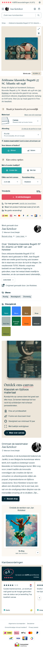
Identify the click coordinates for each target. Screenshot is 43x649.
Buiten (33, 150)
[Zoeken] (38, 15)
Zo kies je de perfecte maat (31, 129)
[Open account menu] (35, 8)
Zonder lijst (13, 170)
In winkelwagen (23, 197)
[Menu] (3, 9)
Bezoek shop (7, 236)
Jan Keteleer (16, 9)
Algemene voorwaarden (17, 624)
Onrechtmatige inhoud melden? (16, 627)
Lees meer (20, 236)
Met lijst (33, 170)
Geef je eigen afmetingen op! (22, 141)
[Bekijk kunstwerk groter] (39, 29)
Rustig (5, 296)
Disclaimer (30, 624)
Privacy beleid (33, 627)
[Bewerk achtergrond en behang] (39, 33)
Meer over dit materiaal (32, 115)
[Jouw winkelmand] (39, 9)
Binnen (13, 150)
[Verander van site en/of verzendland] (39, 2)
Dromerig (27, 296)
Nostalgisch (15, 296)
